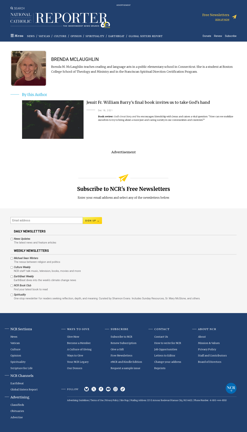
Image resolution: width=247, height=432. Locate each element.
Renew (218, 35)
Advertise (16, 417)
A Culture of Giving (79, 349)
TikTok (122, 389)
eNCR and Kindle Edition (126, 361)
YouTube (108, 389)
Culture (60, 36)
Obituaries (17, 411)
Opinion (76, 36)
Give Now (73, 336)
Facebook (101, 389)
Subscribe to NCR (121, 336)
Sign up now (222, 19)
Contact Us (161, 336)
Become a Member (79, 343)
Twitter (93, 389)
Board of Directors (209, 361)
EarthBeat (116, 36)
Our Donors (74, 368)
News (31, 36)
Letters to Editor (164, 355)
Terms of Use (97, 400)
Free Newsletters (121, 355)
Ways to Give (75, 355)
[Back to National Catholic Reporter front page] (60, 20)
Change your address (167, 361)
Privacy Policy (207, 349)
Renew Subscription (124, 343)
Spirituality (95, 36)
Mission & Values (209, 343)
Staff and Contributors (212, 355)
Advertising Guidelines (78, 400)
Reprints (159, 368)
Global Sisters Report (146, 36)
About (202, 336)
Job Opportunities (165, 349)
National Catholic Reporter (231, 388)
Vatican (44, 36)
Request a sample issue (125, 368)
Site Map (124, 400)
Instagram (115, 389)
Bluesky (86, 389)
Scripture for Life (21, 368)
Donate (207, 35)
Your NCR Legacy (78, 361)
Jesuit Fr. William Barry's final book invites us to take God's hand (148, 102)
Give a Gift (117, 349)
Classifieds (17, 405)
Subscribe (231, 35)
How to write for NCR (167, 343)
